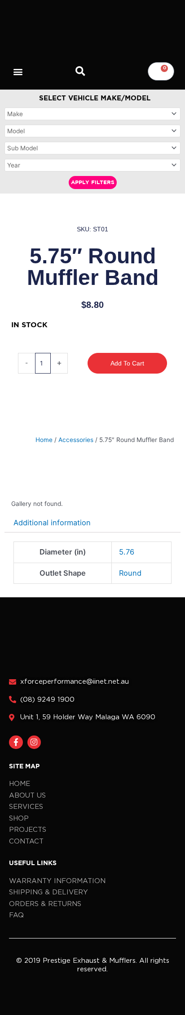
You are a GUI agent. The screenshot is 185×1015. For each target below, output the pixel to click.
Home (44, 439)
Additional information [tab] (52, 522)
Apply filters (93, 182)
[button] (18, 71)
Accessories (75, 439)
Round (130, 572)
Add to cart (127, 363)
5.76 (126, 551)
